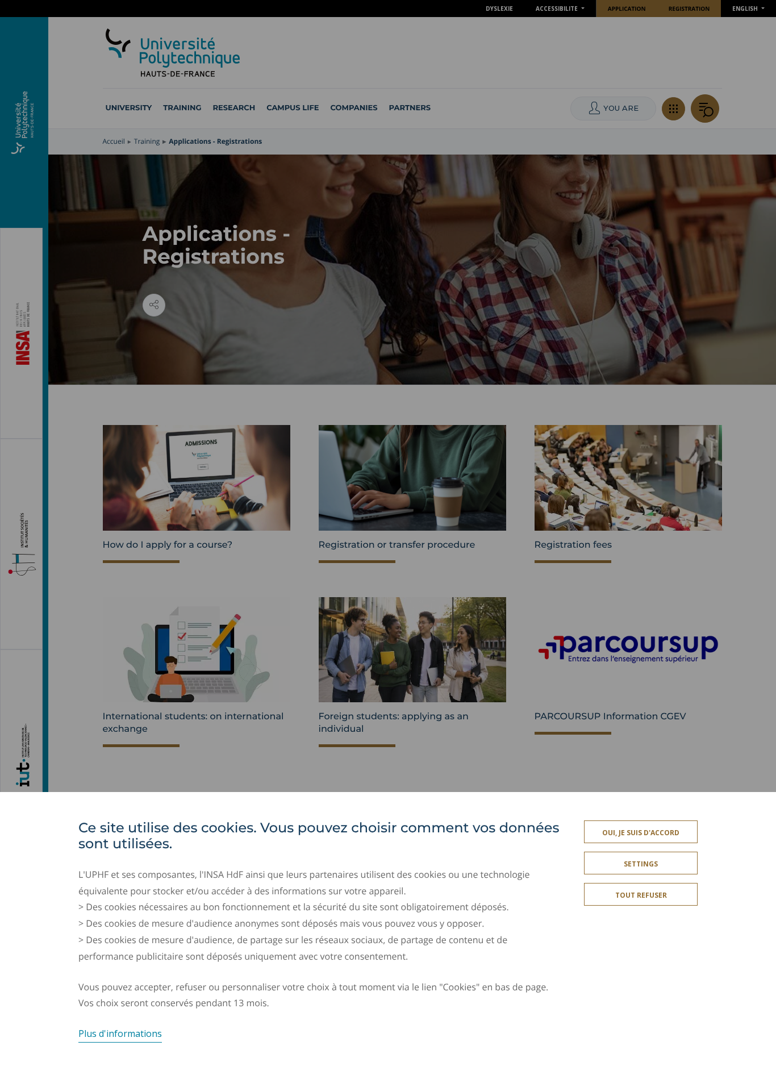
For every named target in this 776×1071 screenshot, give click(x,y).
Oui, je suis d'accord (640, 832)
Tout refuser (641, 895)
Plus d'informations (120, 1033)
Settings (641, 864)
